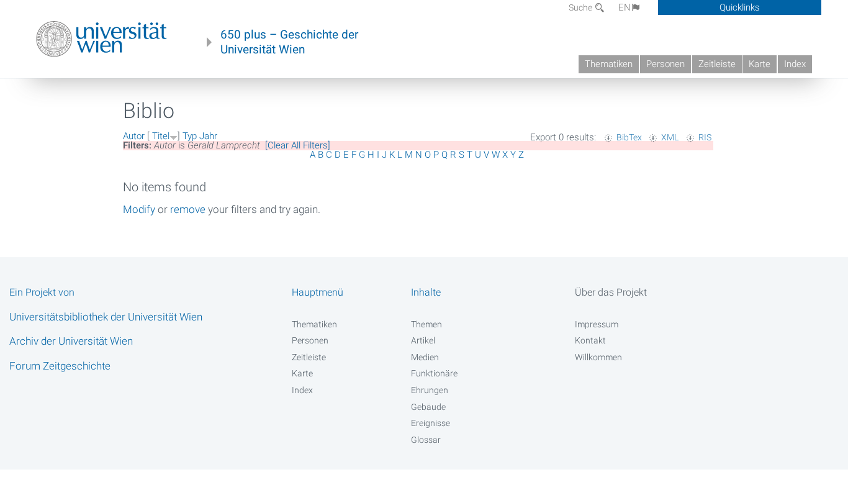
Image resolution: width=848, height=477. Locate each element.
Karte (759, 64)
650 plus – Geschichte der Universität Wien (289, 42)
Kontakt (590, 340)
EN (624, 7)
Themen (426, 324)
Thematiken (609, 64)
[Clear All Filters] (297, 145)
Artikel (423, 340)
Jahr (208, 136)
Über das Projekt (611, 292)
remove (187, 209)
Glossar (426, 440)
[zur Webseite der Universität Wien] (101, 39)
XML (670, 137)
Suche (581, 7)
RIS (704, 137)
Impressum (596, 324)
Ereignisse (430, 423)
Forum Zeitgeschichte (60, 366)
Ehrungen (429, 390)
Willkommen (598, 357)
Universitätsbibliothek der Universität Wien (105, 317)
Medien (425, 357)
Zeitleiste (717, 64)
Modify (139, 209)
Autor (134, 136)
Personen (665, 64)
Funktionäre (434, 373)
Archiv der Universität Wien (71, 341)
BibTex (629, 137)
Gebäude (428, 407)
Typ (190, 136)
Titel (160, 136)
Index (795, 64)
